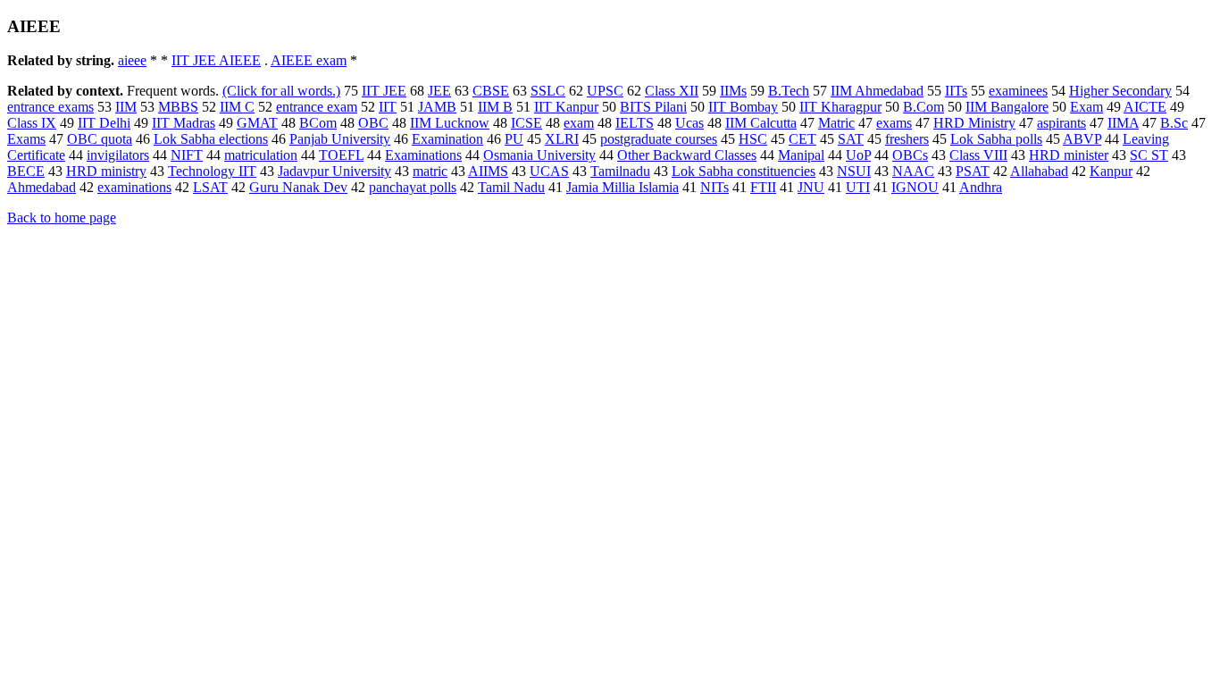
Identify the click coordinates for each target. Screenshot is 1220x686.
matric (430, 171)
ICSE (526, 122)
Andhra (980, 187)
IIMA (1123, 122)
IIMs (733, 90)
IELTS (634, 122)
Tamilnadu (620, 171)
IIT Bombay (743, 106)
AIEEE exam (309, 60)
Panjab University (339, 138)
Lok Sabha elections (211, 138)
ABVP (1082, 138)
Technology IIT (212, 171)
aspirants (1061, 122)
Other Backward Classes (686, 155)
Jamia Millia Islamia (622, 187)
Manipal (801, 155)
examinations (134, 187)
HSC (753, 138)
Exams (26, 138)
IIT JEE (384, 90)
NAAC (913, 171)
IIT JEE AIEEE (216, 60)
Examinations (423, 155)
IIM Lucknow (449, 122)
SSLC (548, 90)
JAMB (437, 106)
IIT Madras (183, 122)
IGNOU (915, 187)
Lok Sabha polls (996, 138)
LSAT (210, 187)
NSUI (854, 171)
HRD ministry (106, 171)
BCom (318, 122)
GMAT (257, 122)
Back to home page (61, 217)
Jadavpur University (334, 171)
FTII (763, 187)
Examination (447, 138)
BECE (26, 171)
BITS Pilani (653, 106)
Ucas (689, 122)
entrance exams (50, 106)
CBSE (490, 90)
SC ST (1149, 155)
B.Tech (788, 90)
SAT (851, 138)
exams (894, 122)
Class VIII (978, 155)
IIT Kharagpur (840, 106)
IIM (126, 106)
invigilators (118, 155)
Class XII (671, 90)
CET (802, 138)
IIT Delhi (104, 122)
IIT (388, 106)
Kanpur (1111, 171)
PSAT (973, 171)
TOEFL (341, 155)
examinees (1018, 90)
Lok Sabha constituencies (743, 171)
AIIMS (488, 171)
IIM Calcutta (761, 122)
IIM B (495, 106)
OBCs (910, 155)
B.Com (923, 106)
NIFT (187, 155)
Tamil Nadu (511, 187)
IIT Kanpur (566, 106)
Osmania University (539, 155)
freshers (907, 138)
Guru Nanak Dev (298, 187)
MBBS (178, 106)
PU (514, 138)
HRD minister (1068, 155)
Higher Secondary (1120, 90)
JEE (439, 90)
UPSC (605, 90)
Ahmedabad (41, 187)
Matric (836, 122)
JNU (811, 187)
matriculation (260, 155)
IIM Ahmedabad (877, 90)
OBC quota (99, 138)
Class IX (31, 122)
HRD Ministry (974, 122)
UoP (858, 155)
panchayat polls (412, 187)
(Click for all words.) (281, 90)
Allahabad (1039, 171)
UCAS (549, 171)
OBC (373, 122)
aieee (132, 60)
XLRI (562, 138)
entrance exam (316, 106)
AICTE (1145, 106)
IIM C (237, 106)
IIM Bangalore (1007, 106)
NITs (714, 187)
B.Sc (1174, 122)
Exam (1086, 106)
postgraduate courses (658, 138)
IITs (956, 90)
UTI (858, 187)
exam (579, 122)
